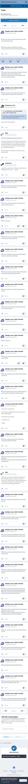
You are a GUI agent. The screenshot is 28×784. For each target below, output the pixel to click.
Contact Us (21, 771)
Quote (6, 54)
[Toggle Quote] (3, 111)
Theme (5, 771)
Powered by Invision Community (14, 775)
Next (23, 25)
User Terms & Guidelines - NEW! (11, 756)
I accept (23, 780)
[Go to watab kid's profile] (2, 164)
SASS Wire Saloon (13, 15)
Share (7, 736)
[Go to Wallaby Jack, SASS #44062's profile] (2, 32)
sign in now (8, 720)
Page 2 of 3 (14, 25)
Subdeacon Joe (7, 14)
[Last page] (26, 25)
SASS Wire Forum (9, 2)
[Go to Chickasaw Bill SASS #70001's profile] (2, 404)
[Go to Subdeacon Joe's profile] (2, 106)
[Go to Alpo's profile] (2, 134)
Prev (5, 25)
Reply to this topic (14, 20)
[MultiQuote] (2, 54)
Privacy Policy (13, 771)
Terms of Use (6, 782)
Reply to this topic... (9, 729)
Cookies (14, 772)
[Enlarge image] (14, 40)
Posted (10, 33)
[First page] (2, 25)
